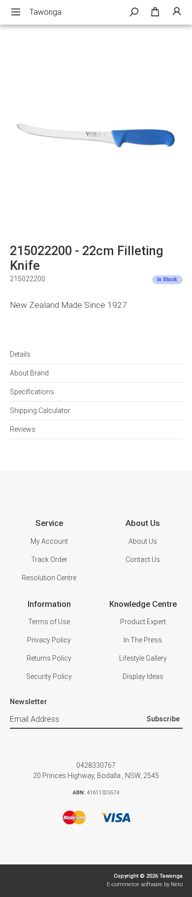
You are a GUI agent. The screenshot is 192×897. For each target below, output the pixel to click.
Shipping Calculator (40, 410)
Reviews (22, 429)
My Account (49, 541)
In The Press (143, 640)
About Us (142, 541)
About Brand (29, 373)
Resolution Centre (49, 578)
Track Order (49, 559)
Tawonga (46, 12)
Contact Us (143, 559)
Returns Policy (49, 658)
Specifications (32, 392)
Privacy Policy (49, 640)
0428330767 (96, 765)
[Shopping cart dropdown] (155, 12)
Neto (177, 884)
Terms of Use (49, 622)
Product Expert (143, 622)
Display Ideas (143, 676)
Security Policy (49, 676)
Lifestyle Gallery (143, 658)
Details (20, 354)
